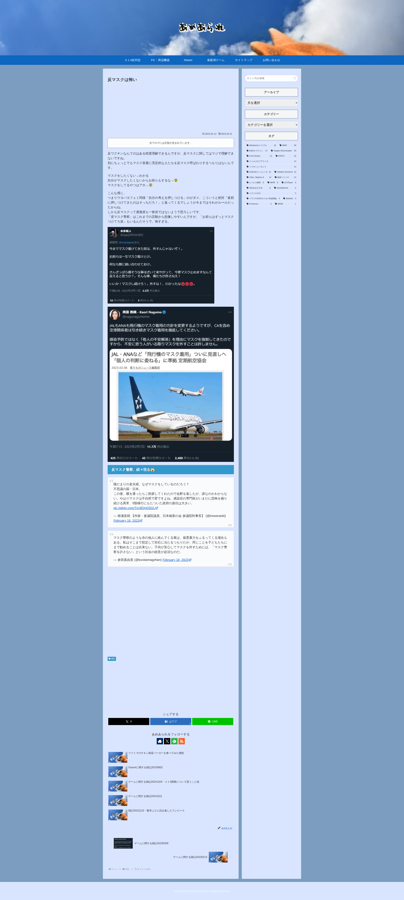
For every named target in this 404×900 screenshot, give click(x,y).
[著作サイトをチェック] (160, 741)
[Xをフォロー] (167, 741)
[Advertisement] (171, 107)
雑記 (113, 659)
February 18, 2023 (126, 520)
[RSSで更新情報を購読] (181, 741)
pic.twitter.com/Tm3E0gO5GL (134, 508)
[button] (294, 78)
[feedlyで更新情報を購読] (174, 741)
